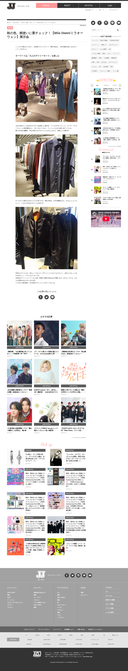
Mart (82, 635)
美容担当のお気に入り (40, 592)
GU (100, 66)
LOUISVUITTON (114, 40)
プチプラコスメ (113, 62)
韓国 (35, 595)
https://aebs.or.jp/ (87, 656)
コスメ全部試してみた (40, 602)
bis (104, 635)
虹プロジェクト (114, 45)
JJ (26, 635)
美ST (93, 635)
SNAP (9, 597)
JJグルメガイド (61, 605)
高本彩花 (113, 58)
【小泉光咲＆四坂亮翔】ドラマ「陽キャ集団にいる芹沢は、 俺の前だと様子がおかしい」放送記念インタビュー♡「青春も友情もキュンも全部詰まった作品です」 (111, 138)
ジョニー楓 (115, 71)
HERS (70, 635)
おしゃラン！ (84, 595)
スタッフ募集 (110, 604)
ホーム (8, 22)
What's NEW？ (11, 592)
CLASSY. (37, 635)
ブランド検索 (110, 608)
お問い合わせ (81, 629)
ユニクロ (94, 66)
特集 (8, 595)
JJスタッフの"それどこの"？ (15, 602)
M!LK (100, 58)
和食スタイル (115, 635)
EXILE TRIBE (103, 40)
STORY (60, 635)
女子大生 (103, 62)
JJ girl (110, 5)
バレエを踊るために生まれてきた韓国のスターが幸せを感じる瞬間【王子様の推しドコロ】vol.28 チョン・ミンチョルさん (111, 109)
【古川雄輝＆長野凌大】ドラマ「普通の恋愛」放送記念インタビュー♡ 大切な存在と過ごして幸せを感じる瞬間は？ (111, 119)
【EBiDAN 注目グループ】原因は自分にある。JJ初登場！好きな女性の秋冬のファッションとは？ (111, 129)
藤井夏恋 (94, 58)
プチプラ (9, 605)
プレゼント (10, 607)
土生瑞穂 (106, 58)
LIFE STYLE (88, 5)
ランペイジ (116, 53)
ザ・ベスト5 (10, 600)
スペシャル (113, 10)
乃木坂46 (105, 66)
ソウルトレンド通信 (104, 71)
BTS (112, 66)
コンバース (95, 40)
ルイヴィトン (95, 45)
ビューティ (38, 588)
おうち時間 (103, 49)
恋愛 (58, 612)
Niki (98, 62)
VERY (48, 635)
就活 (104, 53)
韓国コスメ (104, 45)
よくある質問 (110, 612)
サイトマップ (57, 629)
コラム (59, 615)
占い (100, 10)
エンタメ (59, 607)
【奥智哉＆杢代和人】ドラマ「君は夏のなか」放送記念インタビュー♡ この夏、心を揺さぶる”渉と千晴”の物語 (111, 89)
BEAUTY (67, 5)
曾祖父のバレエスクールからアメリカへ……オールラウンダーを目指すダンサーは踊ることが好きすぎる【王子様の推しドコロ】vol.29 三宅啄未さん (111, 99)
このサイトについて (29, 629)
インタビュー (60, 617)
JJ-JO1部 (94, 71)
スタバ (109, 53)
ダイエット (95, 49)
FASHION (46, 5)
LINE (93, 62)
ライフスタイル (62, 588)
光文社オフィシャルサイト (95, 629)
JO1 (110, 49)
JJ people (88, 10)
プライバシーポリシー (44, 629)
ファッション (15, 22)
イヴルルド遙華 (96, 53)
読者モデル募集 (110, 600)
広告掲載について (69, 629)
